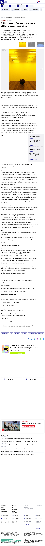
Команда (26, 505)
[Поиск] (40, 2)
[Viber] (37, 339)
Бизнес (14, 505)
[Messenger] (43, 339)
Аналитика (5, 518)
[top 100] (6, 2)
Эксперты (28, 515)
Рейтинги (14, 509)
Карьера (14, 507)
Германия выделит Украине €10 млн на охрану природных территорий (17, 451)
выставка (24, 333)
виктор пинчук (5, 333)
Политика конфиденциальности (29, 508)
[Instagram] (16, 522)
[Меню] (43, 2)
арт (11, 333)
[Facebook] (28, 339)
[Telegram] (31, 339)
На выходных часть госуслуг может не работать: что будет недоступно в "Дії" (36, 148)
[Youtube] (12, 522)
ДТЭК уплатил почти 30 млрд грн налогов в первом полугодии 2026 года (17, 454)
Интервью (16, 518)
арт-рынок (40, 333)
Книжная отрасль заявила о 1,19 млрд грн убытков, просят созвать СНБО (17, 448)
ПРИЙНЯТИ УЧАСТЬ (17, 353)
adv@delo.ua (26, 524)
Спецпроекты (4, 511)
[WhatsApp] (40, 339)
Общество (3, 509)
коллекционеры (32, 333)
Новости (31, 138)
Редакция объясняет (39, 518)
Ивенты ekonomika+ (15, 512)
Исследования (29, 518)
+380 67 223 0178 (27, 523)
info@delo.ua (38, 528)
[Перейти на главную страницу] (2, 2)
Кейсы (38, 515)
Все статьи (33, 379)
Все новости (32, 159)
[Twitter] (34, 339)
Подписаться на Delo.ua (29, 426)
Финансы (3, 507)
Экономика (3, 505)
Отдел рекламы (40, 505)
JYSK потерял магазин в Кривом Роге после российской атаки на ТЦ (35, 141)
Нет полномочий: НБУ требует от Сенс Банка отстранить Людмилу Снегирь (34, 155)
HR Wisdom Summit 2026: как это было (31, 423)
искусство (17, 333)
